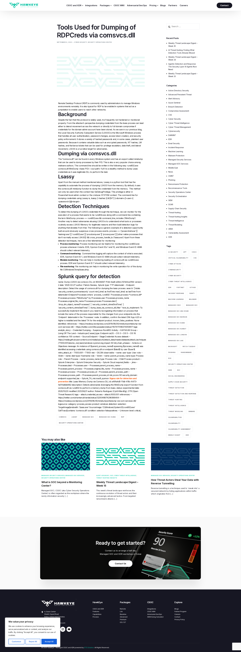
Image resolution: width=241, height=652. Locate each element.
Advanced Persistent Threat (180, 94)
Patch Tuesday (189, 346)
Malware (193, 299)
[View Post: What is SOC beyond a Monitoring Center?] (65, 456)
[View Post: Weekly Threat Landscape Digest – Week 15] (120, 456)
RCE (169, 358)
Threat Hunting (174, 212)
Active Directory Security (178, 90)
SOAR (170, 204)
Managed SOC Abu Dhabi (178, 311)
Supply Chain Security (177, 208)
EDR (170, 139)
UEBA (170, 229)
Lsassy (74, 417)
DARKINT (172, 135)
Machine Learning (175, 151)
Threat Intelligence (176, 221)
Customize (16, 641)
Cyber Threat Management (179, 127)
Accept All (49, 641)
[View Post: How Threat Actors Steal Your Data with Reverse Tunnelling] (175, 456)
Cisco (194, 252)
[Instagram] (62, 629)
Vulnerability (174, 423)
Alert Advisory (174, 98)
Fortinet (180, 287)
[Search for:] (183, 26)
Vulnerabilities (175, 417)
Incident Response (176, 147)
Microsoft (172, 346)
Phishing (171, 180)
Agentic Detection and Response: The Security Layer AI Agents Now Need (182, 67)
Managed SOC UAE (175, 340)
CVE (170, 115)
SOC (178, 370)
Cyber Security (80, 42)
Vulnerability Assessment (178, 233)
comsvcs (62, 417)
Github (193, 287)
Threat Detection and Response (182, 393)
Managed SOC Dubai (107, 417)
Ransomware (186, 352)
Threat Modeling (175, 225)
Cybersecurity (174, 131)
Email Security (174, 143)
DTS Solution (89, 647)
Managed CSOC (174, 305)
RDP (122, 417)
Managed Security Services (179, 160)
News (170, 172)
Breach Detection (175, 107)
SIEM (170, 200)
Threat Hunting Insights (177, 217)
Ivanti (192, 293)
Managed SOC (88, 417)
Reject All (33, 641)
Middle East (173, 168)
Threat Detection (176, 388)
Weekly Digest (174, 435)
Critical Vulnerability (178, 258)
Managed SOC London (177, 334)
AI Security (173, 252)
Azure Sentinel (174, 103)
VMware (191, 411)
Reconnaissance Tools (177, 188)
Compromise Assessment (178, 111)
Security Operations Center (100, 42)
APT (185, 252)
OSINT (171, 176)
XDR (170, 237)
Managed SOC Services (178, 164)
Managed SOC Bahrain (177, 317)
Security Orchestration (177, 196)
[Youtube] (69, 629)
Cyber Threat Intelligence (179, 123)
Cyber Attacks (174, 264)
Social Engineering (176, 376)
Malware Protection (176, 156)
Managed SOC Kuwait (177, 329)
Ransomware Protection (178, 184)
